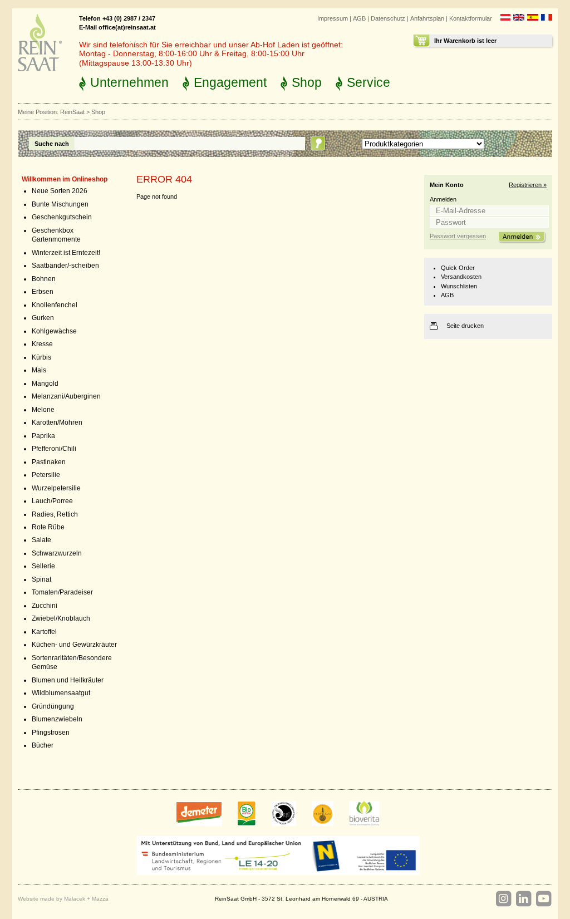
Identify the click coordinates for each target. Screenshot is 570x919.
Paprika (43, 436)
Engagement (230, 82)
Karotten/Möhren (57, 422)
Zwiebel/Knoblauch (61, 618)
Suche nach (52, 143)
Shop (307, 82)
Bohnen (44, 279)
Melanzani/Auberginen (66, 396)
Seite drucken (465, 325)
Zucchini (44, 606)
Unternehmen (129, 82)
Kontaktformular (470, 18)
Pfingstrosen (51, 732)
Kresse (42, 344)
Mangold (45, 383)
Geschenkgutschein (62, 217)
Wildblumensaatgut (61, 693)
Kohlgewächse (54, 331)
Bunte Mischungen (60, 204)
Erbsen (42, 292)
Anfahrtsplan (427, 18)
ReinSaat (72, 112)
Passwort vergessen (458, 236)
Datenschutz (388, 18)
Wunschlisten (459, 286)
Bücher (42, 745)
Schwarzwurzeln (57, 553)
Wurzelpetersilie (56, 488)
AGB (359, 18)
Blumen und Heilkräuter (68, 680)
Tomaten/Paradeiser (62, 592)
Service (368, 82)
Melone (43, 410)
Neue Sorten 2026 (59, 191)
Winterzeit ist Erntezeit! (66, 253)
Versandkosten (461, 276)
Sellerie (43, 566)
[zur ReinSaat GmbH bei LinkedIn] (523, 899)
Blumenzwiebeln (57, 719)
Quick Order (458, 267)
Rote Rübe (48, 527)
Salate (41, 540)
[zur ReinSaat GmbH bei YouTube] (543, 899)
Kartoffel (44, 632)
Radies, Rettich (55, 514)
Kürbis (41, 357)
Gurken (43, 318)
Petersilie (46, 475)
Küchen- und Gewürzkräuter (74, 644)
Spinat (41, 579)
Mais (39, 370)
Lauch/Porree (52, 501)
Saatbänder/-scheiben (65, 265)
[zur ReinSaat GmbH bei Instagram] (503, 899)
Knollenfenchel (54, 305)
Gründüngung (53, 706)
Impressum (332, 18)
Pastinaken (49, 462)
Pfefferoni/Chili (54, 449)
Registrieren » (528, 184)
